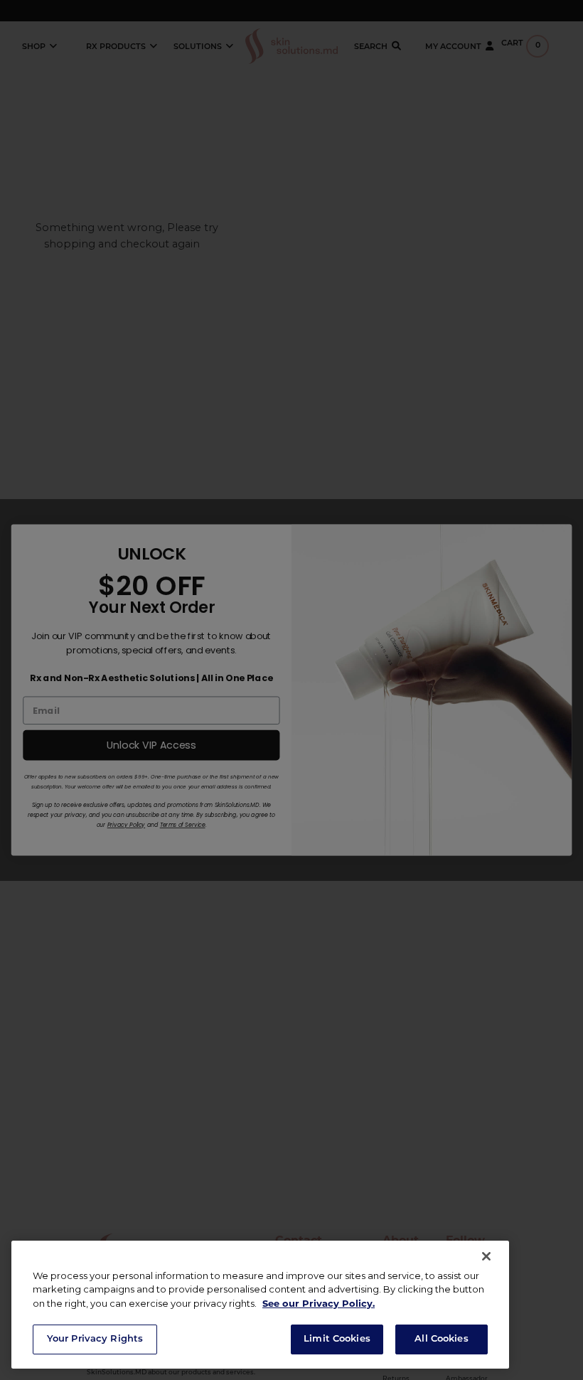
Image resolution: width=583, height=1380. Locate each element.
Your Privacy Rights (95, 1339)
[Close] (486, 1256)
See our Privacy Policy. (318, 1303)
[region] (260, 1305)
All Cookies (441, 1339)
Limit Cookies (337, 1339)
